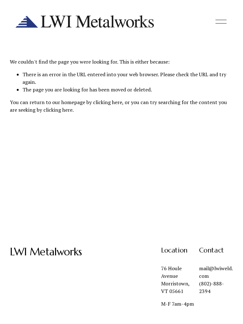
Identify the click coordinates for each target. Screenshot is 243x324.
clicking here (107, 102)
